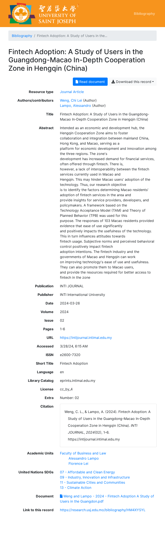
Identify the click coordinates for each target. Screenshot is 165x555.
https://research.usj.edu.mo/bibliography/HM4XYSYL (102, 510)
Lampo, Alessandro (75, 105)
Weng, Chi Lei (71, 100)
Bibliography (144, 13)
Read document (91, 82)
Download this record (133, 82)
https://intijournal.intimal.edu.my (86, 337)
